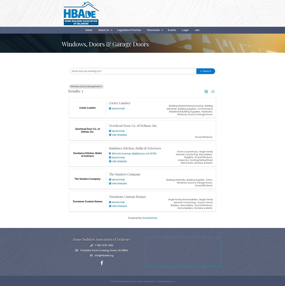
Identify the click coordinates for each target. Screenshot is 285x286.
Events (172, 30)
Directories (153, 30)
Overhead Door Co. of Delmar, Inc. (133, 125)
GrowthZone (149, 218)
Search (207, 71)
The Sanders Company (125, 174)
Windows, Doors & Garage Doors (85, 86)
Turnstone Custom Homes (127, 196)
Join (197, 30)
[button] (206, 92)
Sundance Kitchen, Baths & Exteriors (135, 148)
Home (89, 30)
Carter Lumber (119, 103)
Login (185, 30)
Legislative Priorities (129, 30)
